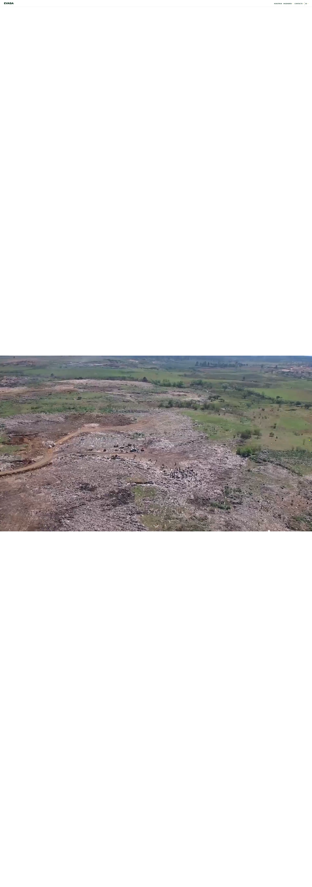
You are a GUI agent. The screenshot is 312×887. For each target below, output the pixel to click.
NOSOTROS (278, 3)
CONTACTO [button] (299, 3)
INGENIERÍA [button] (287, 3)
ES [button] (306, 3)
